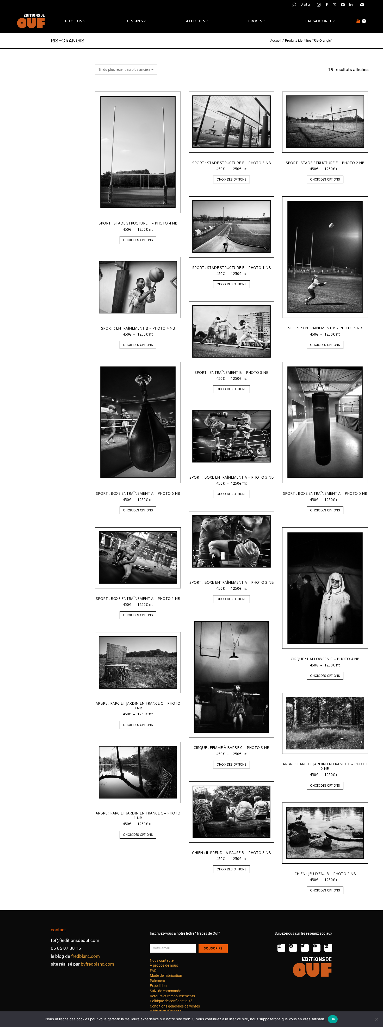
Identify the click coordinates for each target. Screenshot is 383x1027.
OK (332, 1019)
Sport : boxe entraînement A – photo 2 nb (231, 582)
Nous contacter (162, 960)
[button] (77, 4)
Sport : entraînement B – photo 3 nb (232, 372)
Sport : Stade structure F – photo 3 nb (231, 162)
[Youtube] (316, 948)
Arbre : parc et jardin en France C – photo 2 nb (325, 766)
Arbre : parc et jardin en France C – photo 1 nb (138, 815)
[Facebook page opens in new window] (326, 4)
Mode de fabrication (166, 975)
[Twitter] (305, 948)
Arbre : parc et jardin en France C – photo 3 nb (138, 705)
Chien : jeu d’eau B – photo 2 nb (325, 873)
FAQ (153, 970)
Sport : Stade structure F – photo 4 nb (138, 223)
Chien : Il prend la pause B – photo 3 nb (231, 852)
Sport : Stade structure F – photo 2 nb (325, 162)
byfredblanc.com (97, 964)
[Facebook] (293, 948)
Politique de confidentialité (171, 1001)
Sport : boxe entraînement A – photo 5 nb (325, 493)
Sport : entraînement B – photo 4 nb (138, 328)
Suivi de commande (165, 991)
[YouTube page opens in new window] (342, 4)
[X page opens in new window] (334, 4)
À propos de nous (164, 965)
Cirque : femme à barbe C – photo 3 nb (231, 747)
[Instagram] (281, 948)
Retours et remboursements (172, 996)
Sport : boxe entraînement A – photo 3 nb (231, 477)
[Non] (376, 1019)
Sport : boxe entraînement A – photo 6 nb (138, 493)
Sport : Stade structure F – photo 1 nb (231, 267)
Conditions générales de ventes (175, 1006)
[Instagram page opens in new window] (318, 4)
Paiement (157, 981)
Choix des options (138, 240)
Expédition (158, 986)
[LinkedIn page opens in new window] (351, 4)
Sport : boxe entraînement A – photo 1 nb (138, 598)
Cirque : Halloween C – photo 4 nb (325, 658)
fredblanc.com (85, 956)
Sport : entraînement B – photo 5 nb (325, 327)
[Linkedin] (328, 948)
